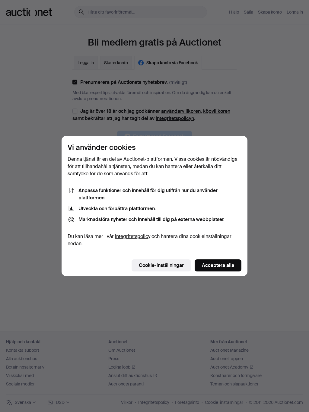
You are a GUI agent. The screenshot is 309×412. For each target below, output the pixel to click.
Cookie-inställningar (161, 265)
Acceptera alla (218, 265)
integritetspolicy (132, 236)
